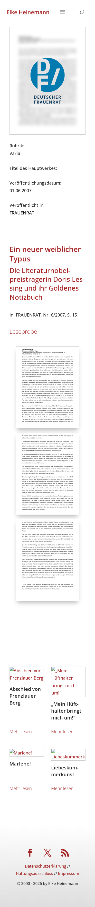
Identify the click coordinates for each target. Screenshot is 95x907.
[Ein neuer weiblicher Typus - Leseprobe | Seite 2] (47, 513)
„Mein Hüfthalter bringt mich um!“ (66, 711)
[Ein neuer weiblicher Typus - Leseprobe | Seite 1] (47, 426)
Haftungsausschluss (34, 873)
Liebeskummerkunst (64, 771)
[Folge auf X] (47, 852)
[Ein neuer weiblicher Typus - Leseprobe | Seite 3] (47, 599)
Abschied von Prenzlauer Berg (25, 696)
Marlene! (20, 763)
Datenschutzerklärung (45, 866)
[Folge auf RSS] (65, 852)
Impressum (68, 873)
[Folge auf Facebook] (30, 852)
